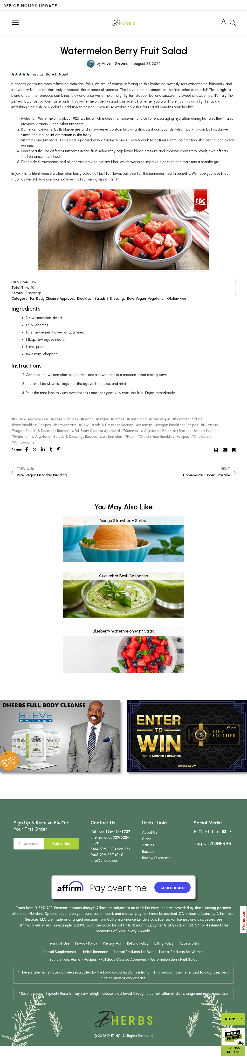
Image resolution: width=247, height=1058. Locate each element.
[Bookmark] (234, 449)
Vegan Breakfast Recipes (178, 425)
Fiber (131, 437)
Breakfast (85, 298)
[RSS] (230, 831)
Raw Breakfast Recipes (32, 425)
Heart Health (206, 431)
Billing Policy (164, 943)
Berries (118, 419)
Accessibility (189, 943)
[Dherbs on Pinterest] (218, 831)
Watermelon (112, 437)
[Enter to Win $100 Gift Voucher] (187, 736)
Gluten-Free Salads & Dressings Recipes (46, 419)
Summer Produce (189, 419)
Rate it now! (57, 74)
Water (103, 419)
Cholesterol (203, 437)
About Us (149, 832)
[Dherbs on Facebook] (195, 831)
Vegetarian (156, 298)
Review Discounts (156, 858)
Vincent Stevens (115, 63)
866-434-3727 (117, 831)
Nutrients (210, 425)
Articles (148, 845)
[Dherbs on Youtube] (224, 831)
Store (146, 839)
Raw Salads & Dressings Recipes (108, 425)
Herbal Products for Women (181, 952)
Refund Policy (138, 943)
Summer (131, 431)
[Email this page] (225, 449)
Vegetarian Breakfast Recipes (167, 431)
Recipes (148, 851)
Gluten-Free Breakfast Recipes (164, 437)
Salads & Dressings (110, 298)
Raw (130, 298)
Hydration (21, 437)
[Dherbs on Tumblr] (213, 831)
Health (88, 419)
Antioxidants (24, 442)
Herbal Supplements (59, 952)
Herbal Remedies (95, 952)
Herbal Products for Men (133, 952)
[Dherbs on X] (201, 831)
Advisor (233, 1019)
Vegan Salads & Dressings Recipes (41, 431)
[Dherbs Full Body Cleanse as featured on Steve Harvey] (60, 736)
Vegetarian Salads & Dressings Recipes (65, 437)
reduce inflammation (55, 135)
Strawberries (66, 425)
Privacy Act (112, 943)
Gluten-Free (176, 298)
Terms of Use (58, 943)
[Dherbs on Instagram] (207, 831)
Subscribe (61, 843)
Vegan (141, 298)
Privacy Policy (86, 943)
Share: (16, 450)
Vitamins (146, 425)
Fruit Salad (138, 419)
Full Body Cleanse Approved (52, 298)
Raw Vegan (161, 419)
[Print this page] (216, 449)
